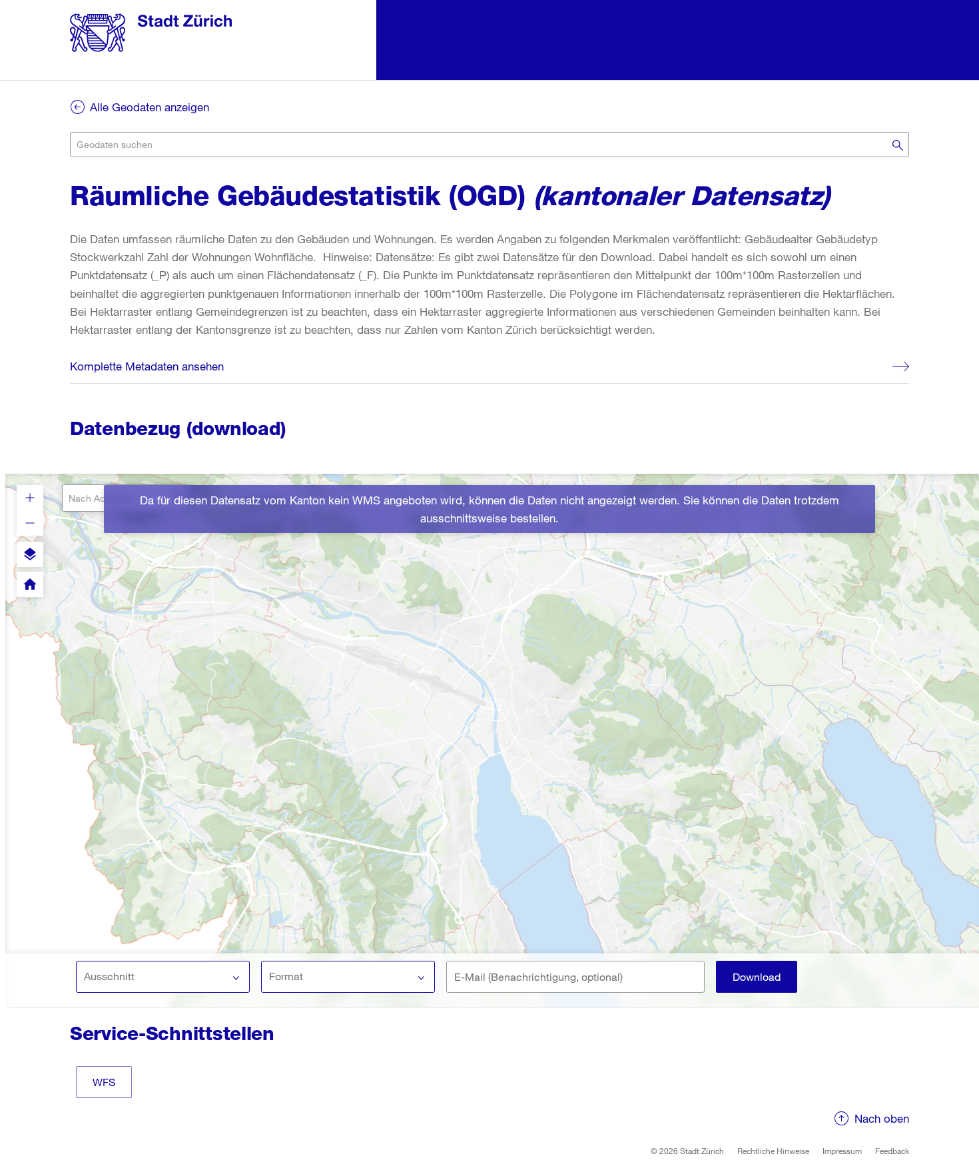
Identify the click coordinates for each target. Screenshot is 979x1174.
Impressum (842, 1150)
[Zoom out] (30, 523)
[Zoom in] (30, 497)
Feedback (892, 1150)
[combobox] (489, 144)
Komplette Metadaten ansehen (147, 366)
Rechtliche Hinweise (773, 1150)
